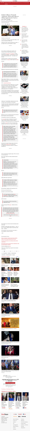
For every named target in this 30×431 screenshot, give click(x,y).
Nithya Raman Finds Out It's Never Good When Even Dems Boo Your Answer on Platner (24, 78)
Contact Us (15, 420)
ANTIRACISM (5, 253)
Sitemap (22, 426)
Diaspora (8, 59)
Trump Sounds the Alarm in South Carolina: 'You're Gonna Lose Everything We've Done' (10, 315)
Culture (14, 427)
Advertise (22, 420)
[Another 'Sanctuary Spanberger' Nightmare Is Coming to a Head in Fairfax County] (10, 350)
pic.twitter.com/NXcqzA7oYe (10, 213)
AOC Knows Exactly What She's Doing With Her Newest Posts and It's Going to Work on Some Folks (24, 131)
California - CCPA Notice (25, 424)
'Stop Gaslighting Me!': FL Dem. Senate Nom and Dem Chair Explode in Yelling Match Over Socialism (11, 404)
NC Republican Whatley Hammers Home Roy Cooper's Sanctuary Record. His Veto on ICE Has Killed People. (24, 104)
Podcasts (22, 419)
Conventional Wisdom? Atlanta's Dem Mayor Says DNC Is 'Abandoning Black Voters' (24, 118)
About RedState (15, 419)
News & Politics (15, 426)
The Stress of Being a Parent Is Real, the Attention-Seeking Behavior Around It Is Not (24, 91)
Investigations (15, 424)
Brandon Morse (24, 93)
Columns (14, 429)
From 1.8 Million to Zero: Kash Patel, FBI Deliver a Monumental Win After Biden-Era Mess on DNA (8, 300)
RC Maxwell (2, 372)
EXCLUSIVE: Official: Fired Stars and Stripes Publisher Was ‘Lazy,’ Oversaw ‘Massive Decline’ (10, 371)
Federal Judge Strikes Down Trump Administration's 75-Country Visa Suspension (4, 404)
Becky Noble (24, 80)
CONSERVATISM (14, 253)
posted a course (8, 144)
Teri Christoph (3, 316)
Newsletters (23, 427)
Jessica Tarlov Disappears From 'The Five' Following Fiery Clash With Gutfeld (25, 404)
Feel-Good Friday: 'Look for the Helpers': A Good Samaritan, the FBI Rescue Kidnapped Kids (10, 342)
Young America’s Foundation (10, 53)
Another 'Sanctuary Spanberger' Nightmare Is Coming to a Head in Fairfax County (9, 357)
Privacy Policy (23, 423)
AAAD (17, 59)
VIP (13, 423)
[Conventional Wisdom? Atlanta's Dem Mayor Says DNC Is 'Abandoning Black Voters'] (24, 112)
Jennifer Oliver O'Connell (24, 107)
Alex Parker (3, 20)
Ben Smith (24, 120)
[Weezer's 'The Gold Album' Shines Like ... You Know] (10, 322)
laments (10, 204)
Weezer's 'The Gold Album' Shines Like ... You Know (8, 328)
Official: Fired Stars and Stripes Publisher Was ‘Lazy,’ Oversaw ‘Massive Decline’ (17, 3)
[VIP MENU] (29, 1)
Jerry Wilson (2, 329)
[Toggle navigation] (1, 1)
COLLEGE (9, 253)
